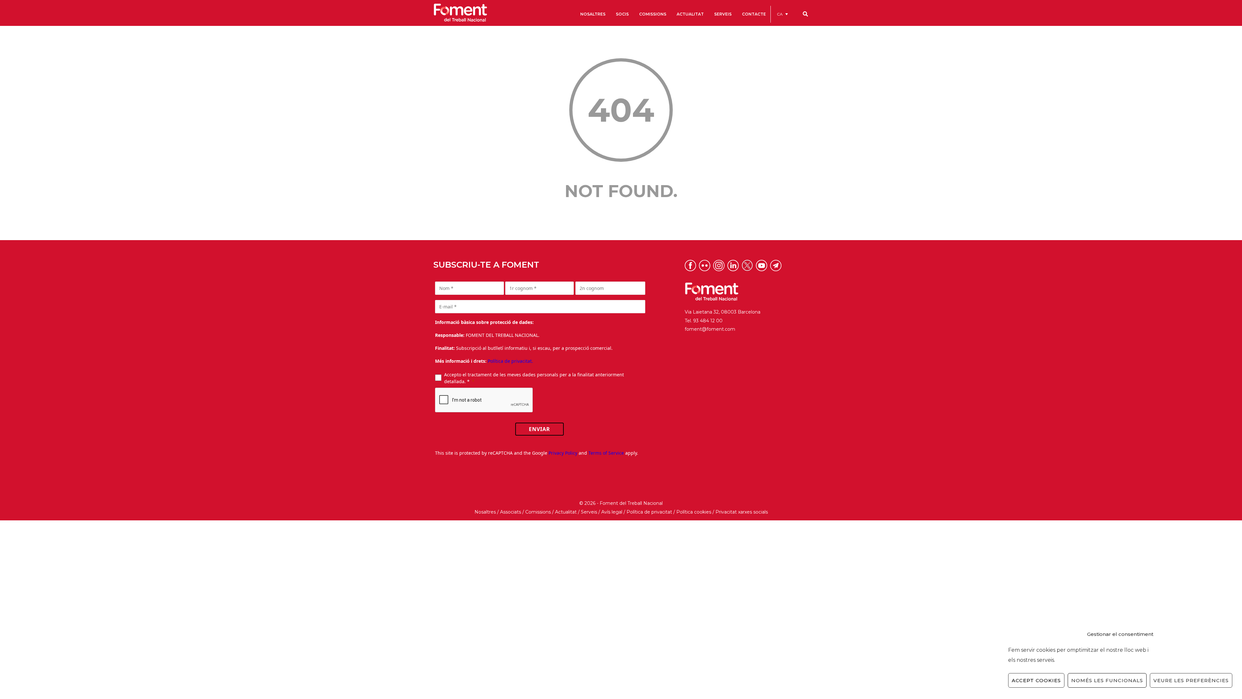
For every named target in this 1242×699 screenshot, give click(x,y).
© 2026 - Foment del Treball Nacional (621, 503)
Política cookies (693, 512)
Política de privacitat (649, 512)
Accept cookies (1036, 680)
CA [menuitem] (780, 14)
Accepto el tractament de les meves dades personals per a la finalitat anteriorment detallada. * (534, 378)
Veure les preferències (1191, 680)
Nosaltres (485, 512)
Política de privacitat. (510, 361)
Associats (510, 512)
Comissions (538, 512)
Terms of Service (606, 453)
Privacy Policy (563, 453)
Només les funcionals (1107, 680)
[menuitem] (782, 14)
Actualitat (566, 512)
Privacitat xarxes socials (741, 512)
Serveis (589, 512)
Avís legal (611, 512)
